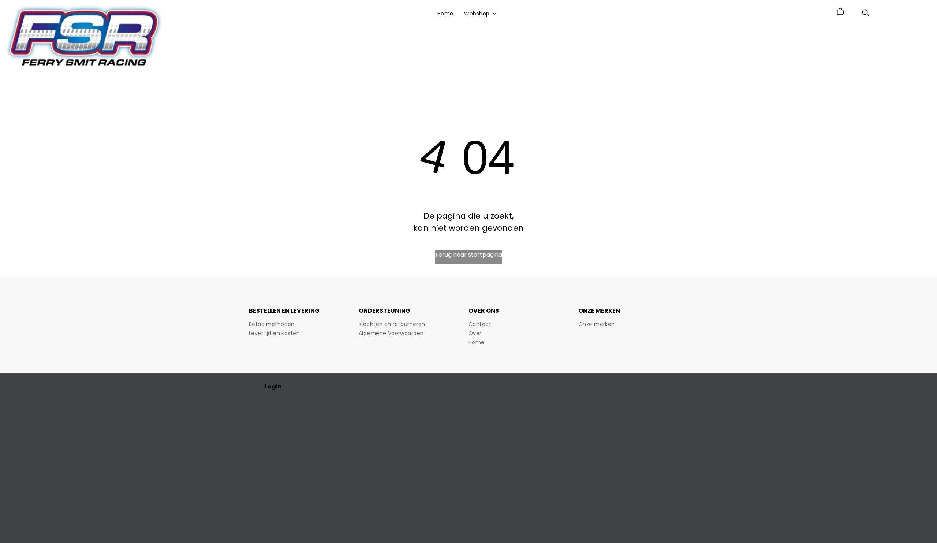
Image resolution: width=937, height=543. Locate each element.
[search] (865, 14)
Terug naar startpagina (468, 254)
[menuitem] (445, 14)
